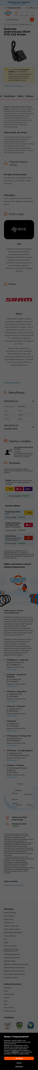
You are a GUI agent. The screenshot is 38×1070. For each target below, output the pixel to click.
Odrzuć (19, 1063)
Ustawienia (19, 1066)
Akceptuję (19, 1058)
